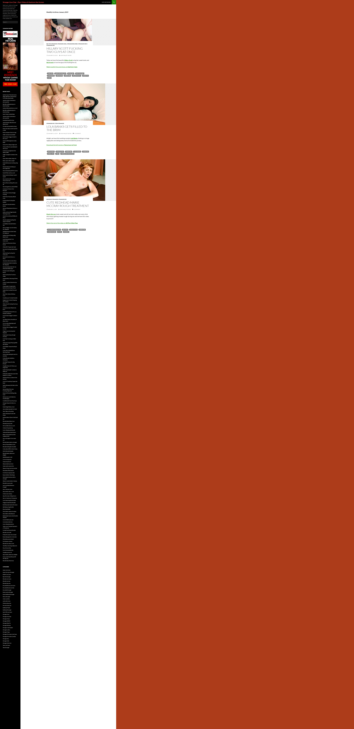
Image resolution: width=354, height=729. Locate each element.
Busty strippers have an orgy (9, 132)
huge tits (85, 75)
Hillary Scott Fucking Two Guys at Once (64, 50)
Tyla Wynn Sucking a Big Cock (10, 545)
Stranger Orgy (82, 44)
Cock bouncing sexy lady (9, 472)
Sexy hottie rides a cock (8, 491)
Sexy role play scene (7, 489)
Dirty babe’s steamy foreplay (9, 511)
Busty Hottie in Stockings (9, 475)
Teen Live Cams (6, 645)
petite (59, 231)
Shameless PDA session (8, 470)
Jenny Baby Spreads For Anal (10, 409)
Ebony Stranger (6, 596)
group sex (59, 75)
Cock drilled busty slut (8, 519)
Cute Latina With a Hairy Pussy (10, 449)
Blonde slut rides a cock (8, 543)
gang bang (51, 75)
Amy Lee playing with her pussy (10, 170)
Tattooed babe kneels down (9, 432)
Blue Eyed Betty (6, 509)
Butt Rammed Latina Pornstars (10, 504)
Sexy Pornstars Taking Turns (9, 496)
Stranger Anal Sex (7, 616)
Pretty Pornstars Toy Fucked (9, 534)
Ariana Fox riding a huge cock (10, 144)
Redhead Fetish (6, 607)
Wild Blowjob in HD (7, 457)
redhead (66, 231)
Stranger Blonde (72, 44)
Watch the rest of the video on (62, 223)
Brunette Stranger (7, 590)
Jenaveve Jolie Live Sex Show (9, 261)
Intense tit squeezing (8, 428)
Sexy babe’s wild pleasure (9, 513)
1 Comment (77, 133)
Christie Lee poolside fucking (10, 126)
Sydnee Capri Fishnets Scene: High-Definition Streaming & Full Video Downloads (10, 96)
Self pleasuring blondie (8, 507)
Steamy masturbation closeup (10, 481)
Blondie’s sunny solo (8, 483)
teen (57, 153)
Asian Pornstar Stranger (8, 572)
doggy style (60, 151)
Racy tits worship (7, 548)
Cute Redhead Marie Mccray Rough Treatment (67, 204)
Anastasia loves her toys (8, 120)
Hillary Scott (76, 75)
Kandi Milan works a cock (9, 173)
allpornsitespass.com (54, 229)
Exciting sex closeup (7, 541)
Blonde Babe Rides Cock (8, 421)
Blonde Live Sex (6, 581)
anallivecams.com (60, 73)
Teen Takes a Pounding (8, 411)
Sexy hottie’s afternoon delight (10, 554)
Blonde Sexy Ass (7, 583)
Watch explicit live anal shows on (61, 67)
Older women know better (9, 134)
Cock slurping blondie (8, 550)
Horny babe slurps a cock (9, 425)
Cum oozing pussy (7, 459)
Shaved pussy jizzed (7, 423)
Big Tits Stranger (51, 44)
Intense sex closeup (7, 493)
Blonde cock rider (7, 532)
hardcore (67, 75)
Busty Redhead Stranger (8, 594)
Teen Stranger (59, 123)
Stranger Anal (62, 44)
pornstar (85, 151)
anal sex (50, 73)
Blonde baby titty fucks (8, 560)
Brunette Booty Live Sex (8, 587)
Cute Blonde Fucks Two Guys (10, 400)
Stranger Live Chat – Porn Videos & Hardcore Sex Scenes (23, 2)
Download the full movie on (61, 145)
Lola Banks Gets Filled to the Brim (66, 128)
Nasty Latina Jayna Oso (8, 466)
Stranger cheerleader (8, 627)
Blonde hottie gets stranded (9, 446)
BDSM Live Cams (7, 574)
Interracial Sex (6, 599)
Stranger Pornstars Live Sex (9, 636)
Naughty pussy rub (7, 552)
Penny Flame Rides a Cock (9, 444)
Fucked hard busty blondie (9, 530)
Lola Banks (77, 151)
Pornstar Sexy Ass (7, 605)
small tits (51, 153)
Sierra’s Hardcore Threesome (10, 498)
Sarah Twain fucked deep (9, 114)
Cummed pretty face (8, 522)
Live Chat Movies (106, 2)
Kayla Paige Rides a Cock (8, 407)
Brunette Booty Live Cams (9, 585)
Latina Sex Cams (6, 601)
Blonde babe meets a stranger (10, 442)
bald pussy (51, 151)
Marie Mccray (51, 231)
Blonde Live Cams (7, 579)
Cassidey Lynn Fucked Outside (10, 298)
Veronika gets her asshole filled (10, 186)
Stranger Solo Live (7, 643)
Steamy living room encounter (10, 468)
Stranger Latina (6, 630)
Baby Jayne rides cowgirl (9, 160)
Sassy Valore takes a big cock (9, 158)
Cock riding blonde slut (8, 524)
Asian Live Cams (6, 570)
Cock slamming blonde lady (9, 500)
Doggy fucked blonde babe (9, 502)
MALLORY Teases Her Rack (9, 247)
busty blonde (80, 73)
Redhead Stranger (52, 199)
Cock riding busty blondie (9, 430)
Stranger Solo (6, 641)
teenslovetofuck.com (67, 153)
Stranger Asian (6, 618)
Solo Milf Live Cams (7, 612)
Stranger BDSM (6, 621)
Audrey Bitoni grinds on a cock (10, 108)
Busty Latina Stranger (8, 592)
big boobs (71, 73)
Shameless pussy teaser (8, 539)
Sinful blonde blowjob (8, 451)
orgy (49, 77)
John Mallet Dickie (65, 55)
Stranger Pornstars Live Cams (10, 634)
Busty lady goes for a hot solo (10, 537)
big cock (65, 229)
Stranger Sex (50, 45)
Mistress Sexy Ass (7, 603)
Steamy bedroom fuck (8, 464)
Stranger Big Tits (7, 623)
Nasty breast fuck (7, 461)
